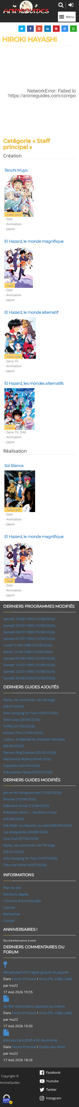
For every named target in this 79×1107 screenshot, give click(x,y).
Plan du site (12, 887)
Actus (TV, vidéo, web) (55, 979)
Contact (9, 920)
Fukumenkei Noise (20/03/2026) (27, 772)
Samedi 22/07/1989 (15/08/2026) (29, 671)
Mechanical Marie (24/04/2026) (27, 759)
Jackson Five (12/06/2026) (23, 732)
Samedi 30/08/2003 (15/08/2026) (29, 678)
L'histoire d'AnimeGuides (22, 901)
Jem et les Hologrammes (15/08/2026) (32, 792)
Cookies (9, 907)
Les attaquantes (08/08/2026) (25, 832)
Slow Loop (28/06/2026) (21, 719)
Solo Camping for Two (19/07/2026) (30, 713)
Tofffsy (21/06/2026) (19, 726)
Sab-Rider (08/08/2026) (37, 825)
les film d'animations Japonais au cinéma (34, 1006)
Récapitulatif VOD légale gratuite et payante (36, 972)
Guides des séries (52, 1047)
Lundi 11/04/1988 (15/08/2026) (27, 645)
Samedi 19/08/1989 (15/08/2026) (29, 619)
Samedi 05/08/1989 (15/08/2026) (29, 658)
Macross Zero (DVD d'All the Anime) (30, 1040)
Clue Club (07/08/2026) (21, 838)
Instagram (53, 1098)
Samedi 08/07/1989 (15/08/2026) (29, 632)
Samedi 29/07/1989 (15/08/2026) (29, 625)
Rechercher (11, 914)
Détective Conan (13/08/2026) (26, 805)
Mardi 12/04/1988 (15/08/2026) (28, 652)
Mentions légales (16, 894)
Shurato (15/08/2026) (19, 799)
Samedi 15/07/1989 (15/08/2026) (29, 665)
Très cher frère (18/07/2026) (24, 865)
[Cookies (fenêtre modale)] (7, 1099)
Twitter (51, 1089)
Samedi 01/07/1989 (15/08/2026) (29, 638)
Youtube (52, 1081)
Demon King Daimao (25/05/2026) (29, 752)
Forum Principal (24, 979)
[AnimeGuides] (26, 7)
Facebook (53, 1072)
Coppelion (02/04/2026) (21, 765)
